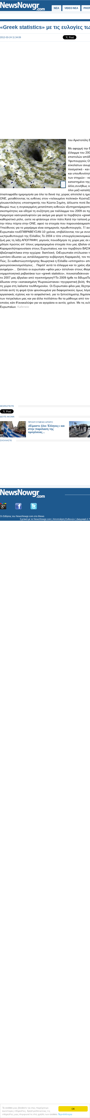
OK (73, 1108)
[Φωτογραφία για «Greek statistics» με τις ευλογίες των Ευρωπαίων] (63, 180)
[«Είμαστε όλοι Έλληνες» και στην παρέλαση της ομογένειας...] (13, 436)
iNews (41, 516)
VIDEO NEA (71, 8)
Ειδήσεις (7, 516)
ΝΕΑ (56, 8)
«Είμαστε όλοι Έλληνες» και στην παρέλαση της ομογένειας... (46, 429)
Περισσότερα (65, 1114)
